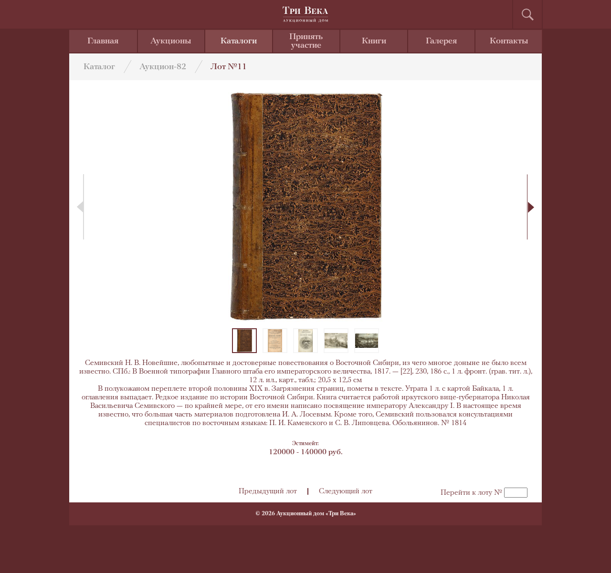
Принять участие (306, 41)
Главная (102, 41)
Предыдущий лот (268, 491)
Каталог (99, 67)
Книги (374, 41)
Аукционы (170, 41)
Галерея (441, 41)
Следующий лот (345, 491)
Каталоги (239, 41)
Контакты (509, 41)
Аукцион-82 (162, 67)
